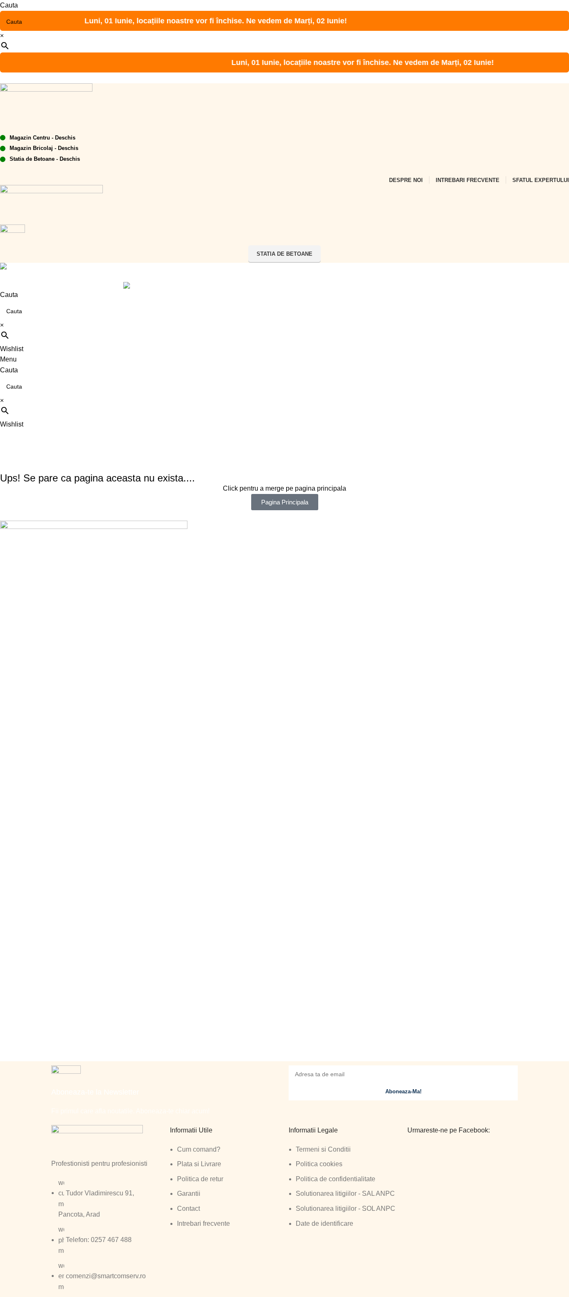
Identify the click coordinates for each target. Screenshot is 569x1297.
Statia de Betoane (284, 254)
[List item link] (225, 1190)
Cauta (9, 5)
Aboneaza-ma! (403, 1091)
